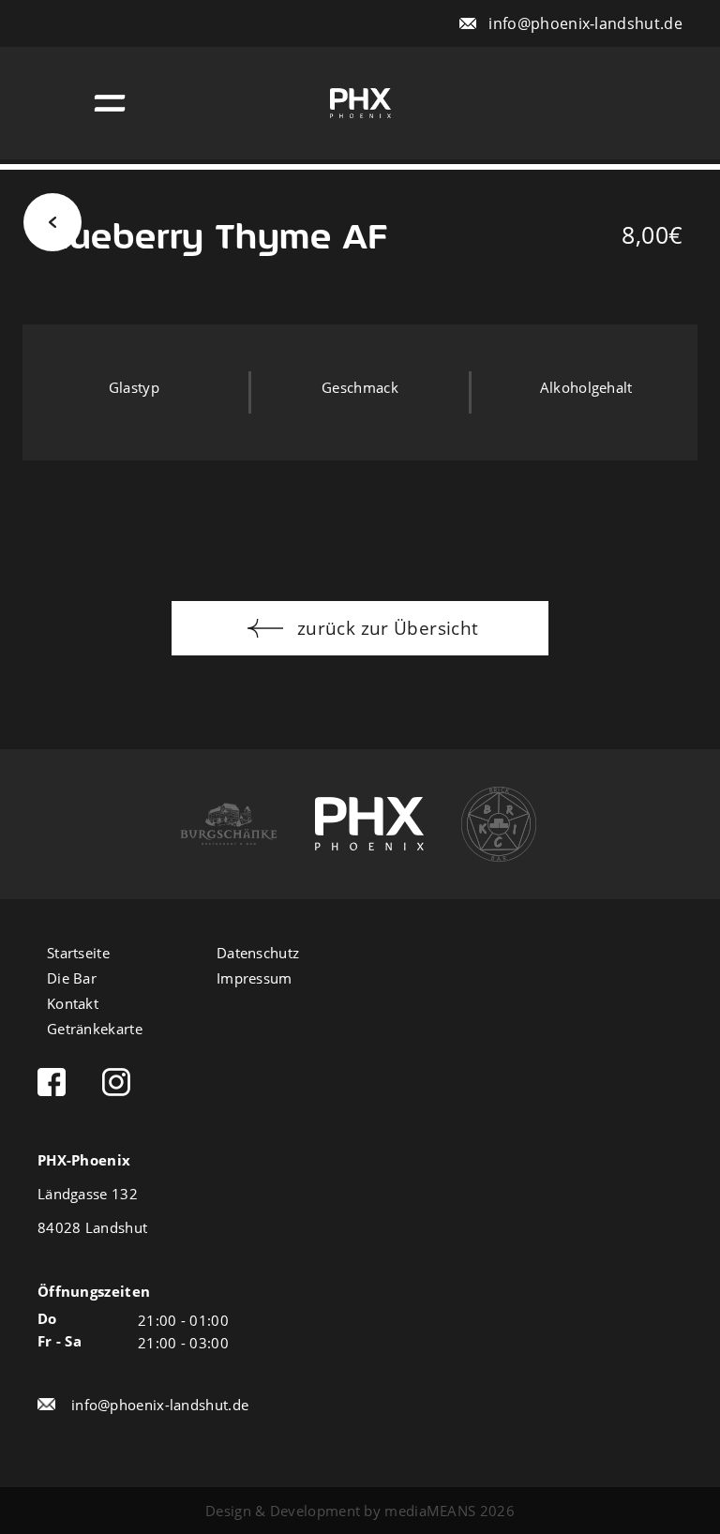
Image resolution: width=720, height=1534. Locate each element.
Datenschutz (258, 954)
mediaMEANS (429, 1510)
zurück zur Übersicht (385, 627)
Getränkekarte (94, 1030)
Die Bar (72, 979)
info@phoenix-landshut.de (585, 23)
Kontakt (72, 1005)
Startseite (78, 954)
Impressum (254, 979)
